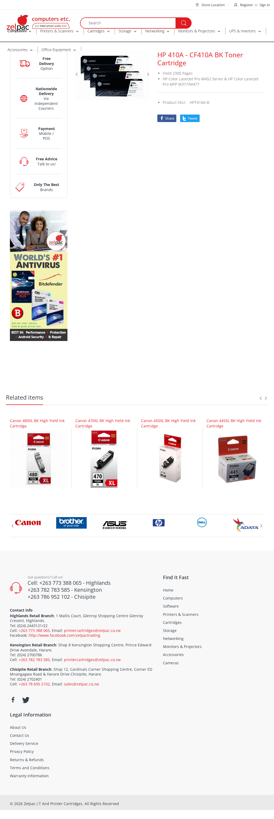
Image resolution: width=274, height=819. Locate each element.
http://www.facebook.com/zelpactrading (64, 635)
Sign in (265, 4)
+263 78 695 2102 (34, 684)
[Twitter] (25, 700)
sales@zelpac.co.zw (81, 684)
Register (246, 4)
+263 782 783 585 (34, 659)
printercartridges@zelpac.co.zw (92, 630)
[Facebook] (13, 700)
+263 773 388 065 (34, 630)
